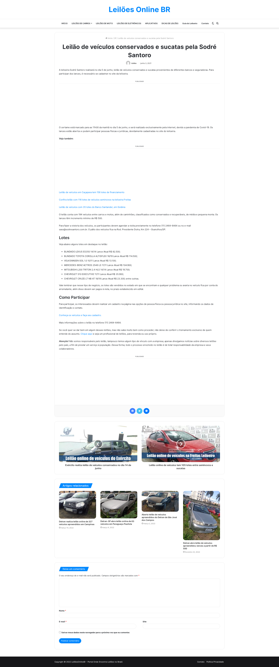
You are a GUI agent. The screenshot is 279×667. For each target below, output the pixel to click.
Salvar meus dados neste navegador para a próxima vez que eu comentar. (95, 632)
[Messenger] (146, 411)
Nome (62, 611)
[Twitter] (139, 411)
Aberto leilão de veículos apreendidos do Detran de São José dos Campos (159, 517)
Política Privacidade (215, 662)
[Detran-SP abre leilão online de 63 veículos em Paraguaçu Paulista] (118, 504)
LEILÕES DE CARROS (81, 23)
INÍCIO (64, 23)
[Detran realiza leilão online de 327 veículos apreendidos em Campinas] (77, 505)
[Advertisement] (139, 104)
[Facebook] (132, 411)
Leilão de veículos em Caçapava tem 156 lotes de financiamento (91, 192)
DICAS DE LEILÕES (170, 23)
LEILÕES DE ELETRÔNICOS (129, 23)
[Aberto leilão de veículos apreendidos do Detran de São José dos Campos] (160, 501)
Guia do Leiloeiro (189, 23)
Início (109, 38)
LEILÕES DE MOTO (104, 23)
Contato (205, 23)
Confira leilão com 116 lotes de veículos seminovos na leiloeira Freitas (95, 199)
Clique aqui (86, 333)
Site (144, 621)
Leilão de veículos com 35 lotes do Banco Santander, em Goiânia (92, 207)
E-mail (63, 621)
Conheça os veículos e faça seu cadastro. (80, 315)
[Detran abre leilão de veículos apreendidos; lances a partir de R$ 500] (201, 515)
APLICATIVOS (151, 23)
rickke (133, 63)
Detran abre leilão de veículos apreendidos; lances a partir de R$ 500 (200, 546)
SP (115, 38)
